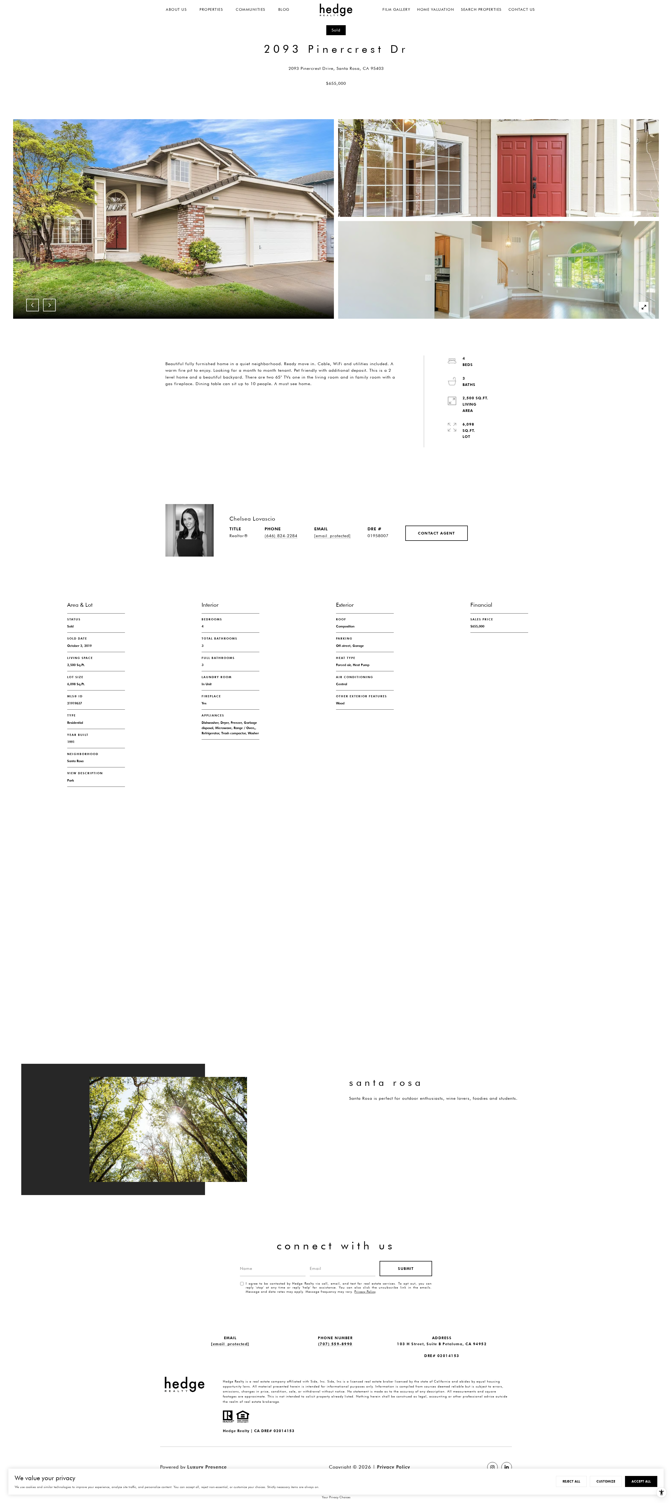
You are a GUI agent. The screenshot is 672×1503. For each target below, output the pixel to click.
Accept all (641, 1481)
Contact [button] (256, 402)
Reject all (571, 1481)
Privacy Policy (364, 1291)
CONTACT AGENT (436, 533)
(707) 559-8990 (335, 1344)
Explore (371, 1119)
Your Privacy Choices (336, 1497)
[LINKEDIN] (506, 1467)
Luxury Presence (207, 1467)
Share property (196, 402)
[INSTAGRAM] (492, 1467)
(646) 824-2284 (281, 535)
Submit (406, 1268)
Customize (605, 1481)
